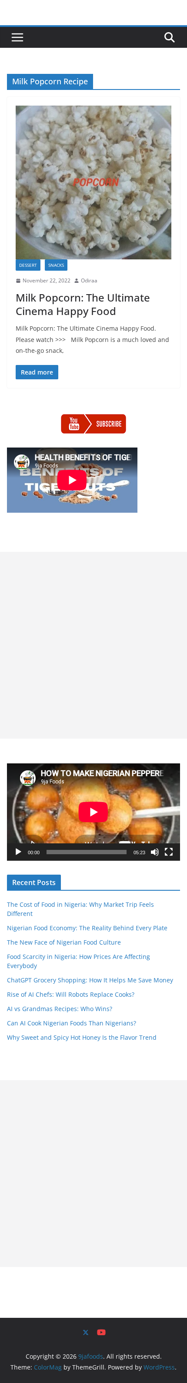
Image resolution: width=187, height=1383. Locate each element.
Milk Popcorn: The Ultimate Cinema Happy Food (83, 304)
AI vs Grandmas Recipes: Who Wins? (59, 1009)
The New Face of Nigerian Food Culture (64, 942)
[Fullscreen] (168, 852)
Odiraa (89, 280)
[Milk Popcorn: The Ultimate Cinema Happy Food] (93, 182)
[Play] (18, 852)
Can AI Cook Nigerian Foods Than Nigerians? (71, 1023)
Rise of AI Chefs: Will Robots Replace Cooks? (70, 994)
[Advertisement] (93, 645)
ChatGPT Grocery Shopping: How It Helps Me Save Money (90, 980)
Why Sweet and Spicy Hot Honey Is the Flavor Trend (82, 1037)
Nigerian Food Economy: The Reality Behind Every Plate (87, 928)
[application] (93, 812)
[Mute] (154, 852)
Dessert (28, 265)
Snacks (56, 265)
